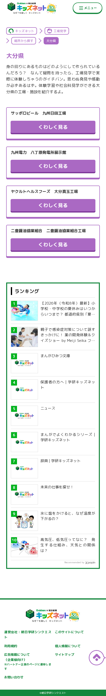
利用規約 (10, 646)
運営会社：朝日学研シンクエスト (27, 634)
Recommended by (74, 562)
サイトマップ (64, 654)
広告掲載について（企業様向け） (27, 661)
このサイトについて (69, 632)
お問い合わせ (13, 677)
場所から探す (23, 41)
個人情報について (68, 646)
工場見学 (59, 31)
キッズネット (24, 31)
